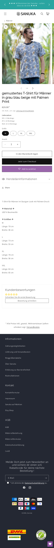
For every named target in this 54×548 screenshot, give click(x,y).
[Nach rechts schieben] (33, 88)
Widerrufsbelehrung (13, 433)
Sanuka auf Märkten (13, 404)
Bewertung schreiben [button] (27, 300)
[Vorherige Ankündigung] (5, 5)
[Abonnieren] (46, 478)
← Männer (8, 20)
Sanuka (29, 513)
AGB (7, 427)
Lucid (7, 451)
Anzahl (4, 139)
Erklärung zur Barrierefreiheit (17, 370)
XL (21, 133)
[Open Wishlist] (50, 544)
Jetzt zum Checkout (27, 161)
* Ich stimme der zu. (28, 483)
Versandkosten (33, 327)
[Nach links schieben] (21, 88)
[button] (5, 14)
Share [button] (7, 187)
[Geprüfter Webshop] (41, 535)
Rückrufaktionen (12, 376)
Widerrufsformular (13, 439)
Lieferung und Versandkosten (25, 111)
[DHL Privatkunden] (17, 535)
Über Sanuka (10, 364)
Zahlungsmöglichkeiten (15, 346)
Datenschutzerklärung (14, 445)
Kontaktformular (12, 392)
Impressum (10, 398)
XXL (30, 133)
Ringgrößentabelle (13, 358)
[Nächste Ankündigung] (49, 5)
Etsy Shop (9, 410)
